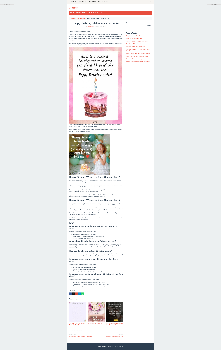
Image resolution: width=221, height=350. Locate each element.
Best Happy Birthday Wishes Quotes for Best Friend (77, 324)
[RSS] (150, 1)
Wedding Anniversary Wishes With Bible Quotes (138, 61)
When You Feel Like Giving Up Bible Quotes (137, 41)
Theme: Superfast (118, 346)
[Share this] (70, 293)
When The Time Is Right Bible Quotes (135, 46)
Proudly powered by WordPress (105, 346)
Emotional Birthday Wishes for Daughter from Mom (114, 324)
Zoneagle (73, 7)
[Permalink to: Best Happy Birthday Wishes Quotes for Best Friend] (77, 312)
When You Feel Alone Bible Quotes (135, 44)
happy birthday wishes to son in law (114, 335)
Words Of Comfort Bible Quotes (134, 38)
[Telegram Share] (79, 293)
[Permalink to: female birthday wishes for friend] (96, 312)
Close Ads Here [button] (7, 4)
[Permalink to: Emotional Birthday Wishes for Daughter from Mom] (114, 312)
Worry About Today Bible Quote (134, 36)
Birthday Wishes (78, 330)
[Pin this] (76, 293)
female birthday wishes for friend (95, 324)
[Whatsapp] (82, 293)
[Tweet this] (73, 293)
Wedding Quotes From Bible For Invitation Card (138, 53)
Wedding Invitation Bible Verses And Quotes (137, 56)
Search (128, 23)
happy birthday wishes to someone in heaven (80, 335)
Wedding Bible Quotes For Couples (135, 59)
